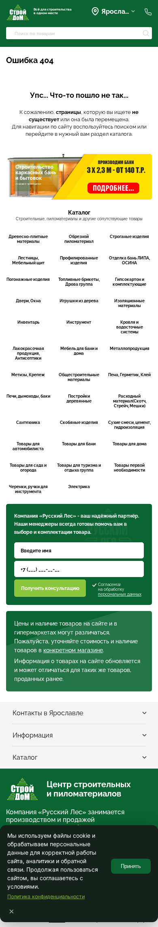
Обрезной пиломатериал (79, 239)
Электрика (79, 487)
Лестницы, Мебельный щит (28, 260)
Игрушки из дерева (79, 301)
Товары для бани (79, 444)
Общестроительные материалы (79, 377)
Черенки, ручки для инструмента (28, 489)
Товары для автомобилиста (28, 446)
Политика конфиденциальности (46, 896)
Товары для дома (130, 444)
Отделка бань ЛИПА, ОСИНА (129, 260)
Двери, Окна (28, 301)
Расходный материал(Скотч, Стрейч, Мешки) (129, 401)
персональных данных (119, 594)
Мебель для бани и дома (79, 351)
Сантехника (28, 422)
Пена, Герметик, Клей (129, 375)
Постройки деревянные (79, 398)
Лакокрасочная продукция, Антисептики (28, 353)
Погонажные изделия (28, 279)
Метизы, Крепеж (28, 375)
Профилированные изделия (79, 260)
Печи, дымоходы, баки (28, 396)
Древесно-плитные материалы (28, 239)
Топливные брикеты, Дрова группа (79, 282)
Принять (131, 866)
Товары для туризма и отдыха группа (79, 467)
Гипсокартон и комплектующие (129, 282)
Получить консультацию (50, 588)
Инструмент (78, 322)
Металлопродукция (129, 348)
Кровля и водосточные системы (129, 327)
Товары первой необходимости (129, 467)
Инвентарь (28, 322)
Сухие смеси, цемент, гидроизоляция (129, 425)
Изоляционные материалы (129, 303)
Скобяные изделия (79, 422)
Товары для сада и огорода (28, 467)
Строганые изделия (129, 236)
